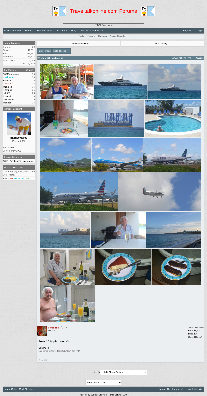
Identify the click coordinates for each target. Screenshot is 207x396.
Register (186, 30)
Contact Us (164, 389)
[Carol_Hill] (42, 335)
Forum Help (178, 389)
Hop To (96, 372)
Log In (199, 30)
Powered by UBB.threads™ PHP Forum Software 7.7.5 (103, 395)
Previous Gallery (79, 43)
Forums (29, 30)
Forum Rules (10, 389)
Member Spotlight (13, 108)
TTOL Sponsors (103, 25)
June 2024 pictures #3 (52, 58)
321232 (200, 58)
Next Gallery (161, 43)
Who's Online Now (13, 167)
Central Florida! (195, 337)
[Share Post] (192, 58)
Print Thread (44, 51)
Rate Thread (60, 51)
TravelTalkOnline (12, 30)
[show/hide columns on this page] (202, 36)
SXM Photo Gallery (66, 30)
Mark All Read (26, 389)
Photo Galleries (45, 30)
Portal (82, 36)
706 (12, 147)
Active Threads (117, 36)
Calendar (102, 36)
